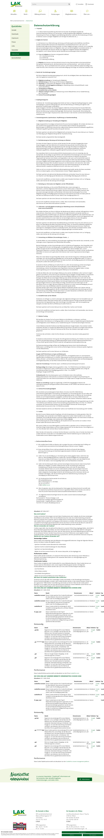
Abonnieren (85, 779)
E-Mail (38, 821)
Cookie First (97, 596)
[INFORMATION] (20, 826)
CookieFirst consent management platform (77, 761)
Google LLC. (93, 630)
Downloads (91, 4)
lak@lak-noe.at (46, 485)
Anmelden (80, 4)
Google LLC (93, 642)
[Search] (69, 4)
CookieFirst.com (74, 673)
